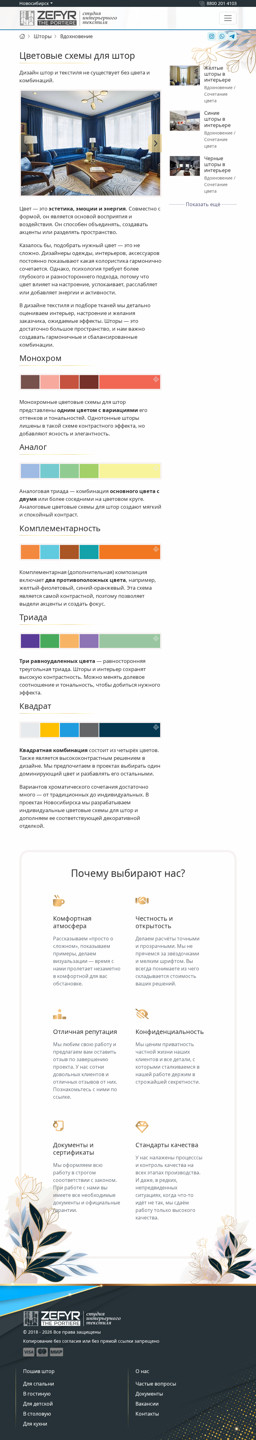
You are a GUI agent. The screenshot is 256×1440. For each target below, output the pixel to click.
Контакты (147, 1413)
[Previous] (25, 143)
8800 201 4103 (222, 3)
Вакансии (147, 1403)
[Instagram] (211, 36)
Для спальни (38, 1383)
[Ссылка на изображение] (90, 143)
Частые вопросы (155, 1383)
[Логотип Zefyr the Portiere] (68, 18)
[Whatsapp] (221, 36)
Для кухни (35, 1423)
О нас (142, 1371)
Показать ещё (203, 204)
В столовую (37, 1413)
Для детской (38, 1403)
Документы (149, 1393)
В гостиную (37, 1393)
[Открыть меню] (228, 18)
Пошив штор (39, 1371)
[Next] (155, 143)
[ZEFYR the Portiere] (72, 1318)
